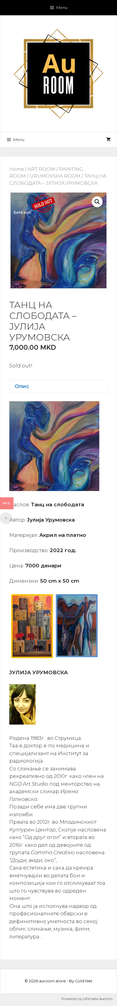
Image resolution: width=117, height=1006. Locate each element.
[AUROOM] (58, 73)
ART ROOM (41, 169)
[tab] (58, 386)
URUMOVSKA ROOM (55, 176)
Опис (22, 386)
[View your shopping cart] (108, 139)
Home (16, 169)
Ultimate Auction (97, 998)
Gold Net (83, 980)
